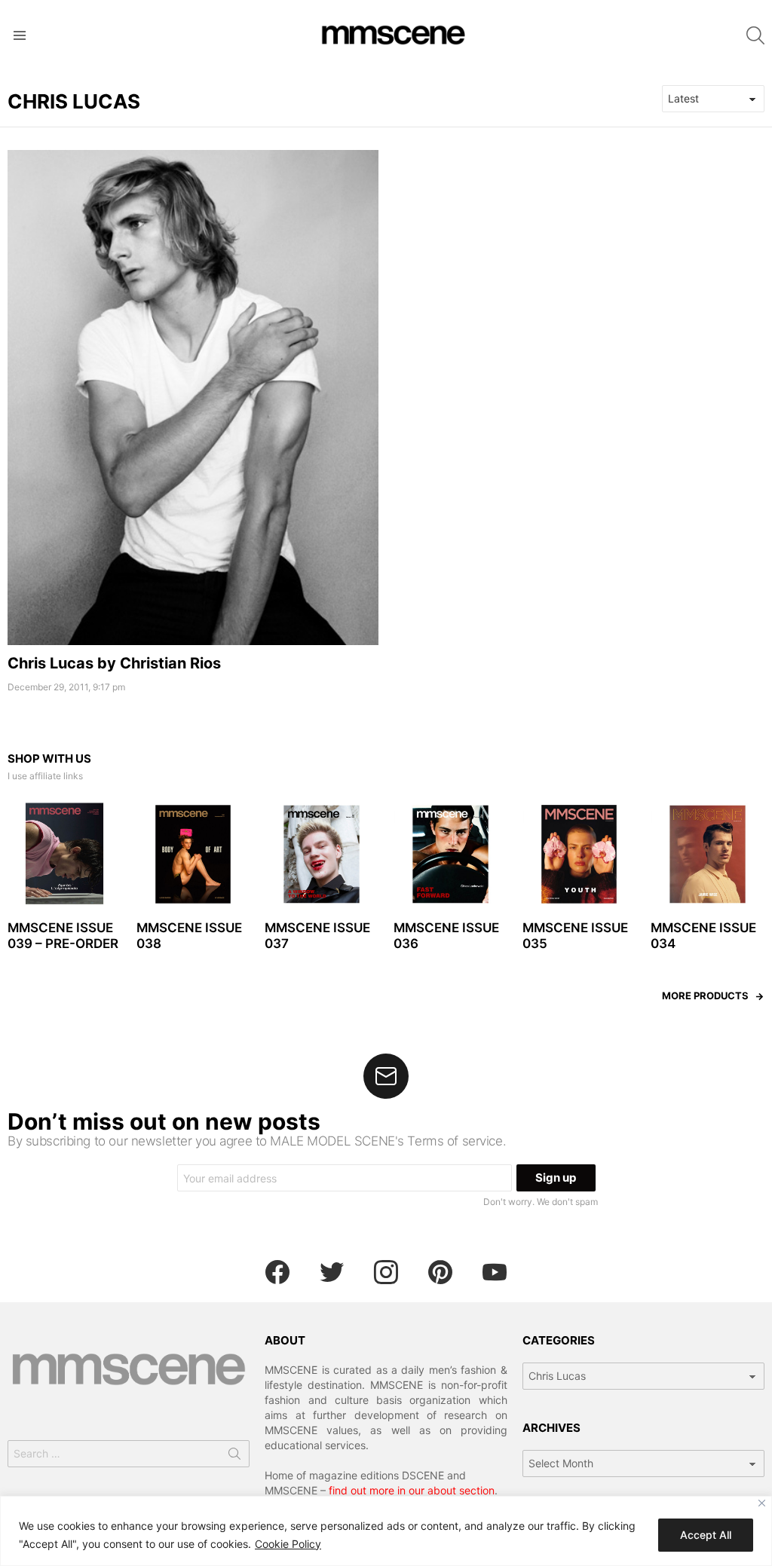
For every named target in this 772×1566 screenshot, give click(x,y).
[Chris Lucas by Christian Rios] (193, 397)
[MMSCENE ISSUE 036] (450, 854)
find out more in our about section (412, 1490)
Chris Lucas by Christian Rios (114, 663)
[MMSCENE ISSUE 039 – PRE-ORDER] (64, 854)
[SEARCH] (755, 35)
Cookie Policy (288, 1543)
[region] (386, 1531)
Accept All (705, 1534)
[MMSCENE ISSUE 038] (193, 854)
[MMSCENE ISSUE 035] (579, 854)
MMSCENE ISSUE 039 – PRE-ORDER (63, 935)
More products (705, 995)
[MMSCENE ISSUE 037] (321, 854)
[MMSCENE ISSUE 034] (707, 854)
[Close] (761, 1503)
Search (234, 1456)
